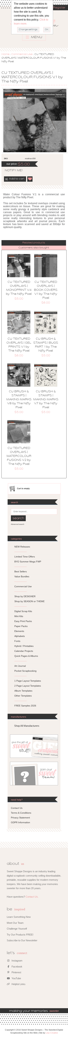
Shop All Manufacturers (26, 725)
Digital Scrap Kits (23, 611)
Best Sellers (20, 571)
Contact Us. (32, 896)
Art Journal (20, 666)
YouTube (16, 978)
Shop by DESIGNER (24, 596)
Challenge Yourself (17, 928)
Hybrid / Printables (24, 646)
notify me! (11, 170)
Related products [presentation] (33, 243)
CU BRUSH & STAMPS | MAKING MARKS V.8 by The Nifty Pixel (19, 399)
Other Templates (23, 695)
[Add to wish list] (30, 179)
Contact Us (16, 808)
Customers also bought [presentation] (33, 248)
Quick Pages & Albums (26, 656)
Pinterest (16, 972)
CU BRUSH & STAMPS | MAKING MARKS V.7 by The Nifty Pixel (45, 399)
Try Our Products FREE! (20, 934)
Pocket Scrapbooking (25, 671)
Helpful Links (18, 984)
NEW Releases (22, 546)
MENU (36, 37)
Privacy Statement (20, 817)
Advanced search (17, 524)
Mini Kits (18, 616)
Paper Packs (21, 626)
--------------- (20, 551)
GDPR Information (20, 822)
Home (5, 54)
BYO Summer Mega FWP (27, 561)
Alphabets (19, 636)
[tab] (33, 243)
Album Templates (23, 690)
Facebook (16, 966)
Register (59, 7)
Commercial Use (22, 54)
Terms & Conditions (21, 812)
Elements (19, 631)
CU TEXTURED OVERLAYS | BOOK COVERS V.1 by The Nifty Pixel (45, 290)
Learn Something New (19, 916)
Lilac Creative (52, 1033)
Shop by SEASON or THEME (29, 601)
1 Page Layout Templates (27, 680)
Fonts (17, 641)
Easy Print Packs (23, 621)
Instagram (16, 960)
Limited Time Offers (24, 556)
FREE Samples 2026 (25, 705)
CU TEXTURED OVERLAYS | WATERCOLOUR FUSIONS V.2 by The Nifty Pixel (18, 456)
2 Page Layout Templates (27, 685)
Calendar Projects (23, 651)
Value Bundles (21, 576)
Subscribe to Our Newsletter (22, 940)
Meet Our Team (15, 922)
